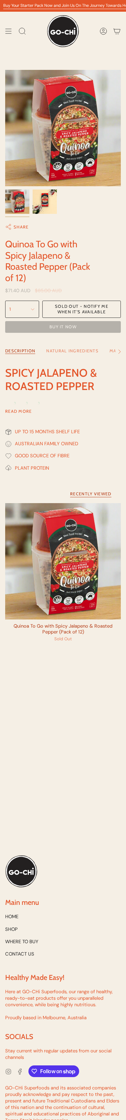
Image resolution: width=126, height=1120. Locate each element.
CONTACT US (19, 954)
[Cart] (117, 31)
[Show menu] (8, 31)
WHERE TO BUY (21, 941)
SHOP (11, 929)
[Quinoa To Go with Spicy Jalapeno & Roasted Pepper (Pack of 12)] (63, 561)
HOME (11, 916)
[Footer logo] (21, 871)
